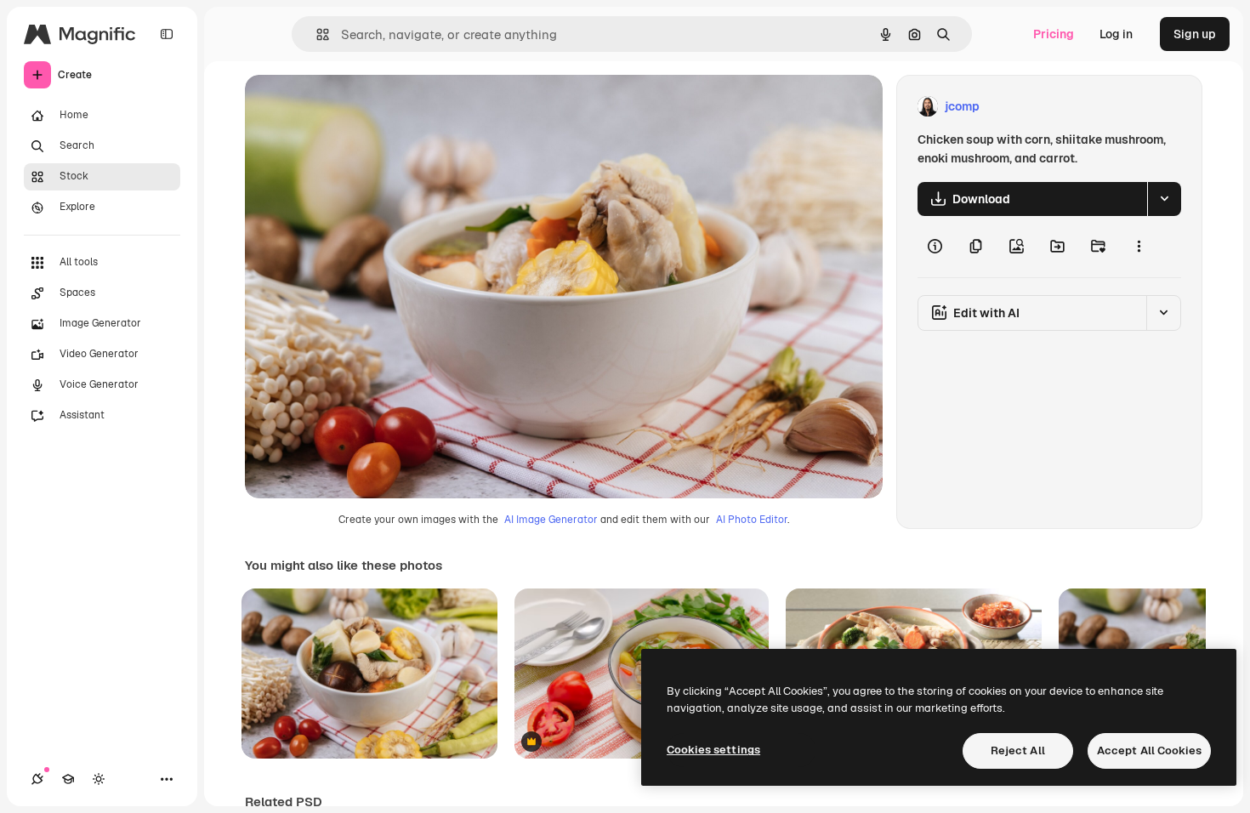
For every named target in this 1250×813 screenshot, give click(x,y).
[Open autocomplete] (316, 34)
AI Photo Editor (751, 519)
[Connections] (37, 779)
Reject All (1018, 750)
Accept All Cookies (1149, 750)
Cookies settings (713, 749)
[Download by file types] (1164, 199)
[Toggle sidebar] (166, 34)
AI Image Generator (551, 519)
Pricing (1053, 34)
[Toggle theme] (98, 779)
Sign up (1194, 34)
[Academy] (68, 779)
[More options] (1139, 247)
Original (354, 107)
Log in (1116, 34)
